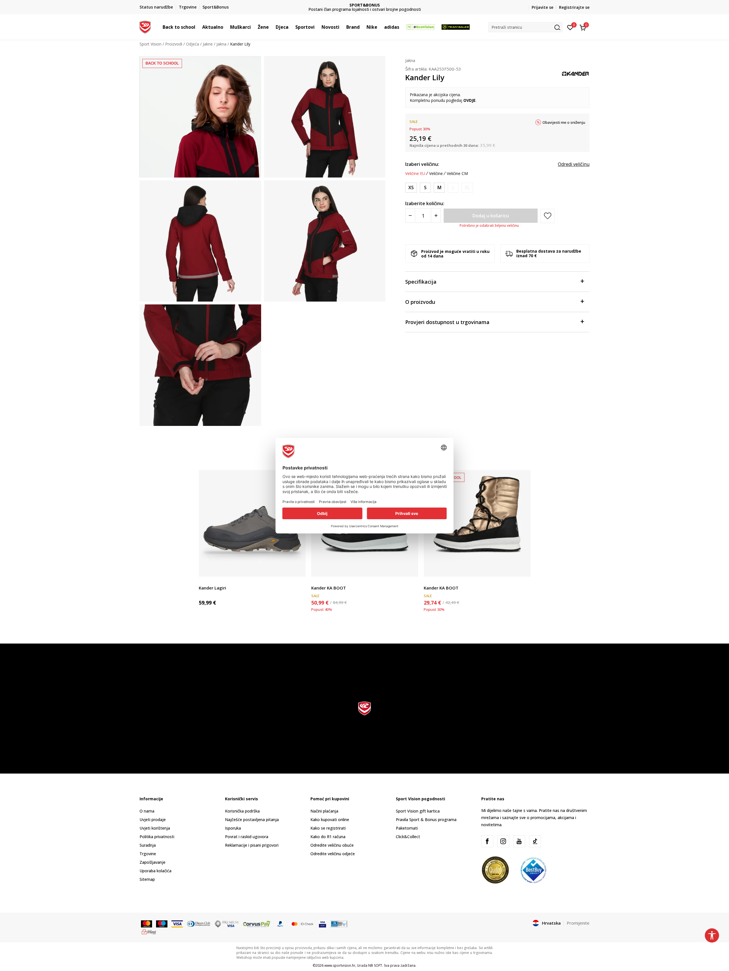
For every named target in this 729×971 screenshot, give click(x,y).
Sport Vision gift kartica (418, 811)
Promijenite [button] (578, 923)
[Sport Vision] (145, 26)
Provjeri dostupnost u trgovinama (447, 322)
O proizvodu (420, 301)
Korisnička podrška (242, 811)
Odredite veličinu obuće (332, 845)
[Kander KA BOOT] (477, 523)
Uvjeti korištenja (155, 828)
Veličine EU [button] (415, 173)
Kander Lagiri (212, 588)
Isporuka (233, 828)
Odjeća (192, 44)
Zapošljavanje (152, 862)
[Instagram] (503, 841)
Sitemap (147, 879)
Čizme (204, 581)
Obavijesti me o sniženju (563, 122)
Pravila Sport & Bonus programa (426, 819)
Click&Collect (408, 836)
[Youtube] (519, 841)
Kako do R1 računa (327, 836)
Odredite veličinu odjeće (332, 853)
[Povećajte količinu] (436, 216)
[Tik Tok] (535, 841)
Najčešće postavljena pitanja (252, 819)
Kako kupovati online (329, 819)
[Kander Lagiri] (252, 523)
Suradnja (148, 845)
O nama (147, 811)
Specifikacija (421, 281)
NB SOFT (375, 965)
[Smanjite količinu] (410, 216)
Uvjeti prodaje (153, 819)
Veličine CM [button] (457, 173)
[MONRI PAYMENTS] (149, 931)
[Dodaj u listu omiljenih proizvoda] (298, 569)
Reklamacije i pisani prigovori (252, 845)
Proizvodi (173, 44)
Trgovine (148, 853)
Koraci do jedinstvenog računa (364, 5)
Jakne (208, 44)
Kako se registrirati (328, 828)
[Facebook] (487, 841)
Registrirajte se (574, 7)
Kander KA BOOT (328, 588)
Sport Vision (150, 44)
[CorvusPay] (256, 923)
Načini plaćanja (324, 811)
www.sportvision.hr (339, 965)
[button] (198, 27)
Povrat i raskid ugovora (246, 836)
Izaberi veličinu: (422, 164)
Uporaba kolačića (155, 870)
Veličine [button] (436, 173)
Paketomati (407, 828)
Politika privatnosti (157, 836)
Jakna (221, 44)
